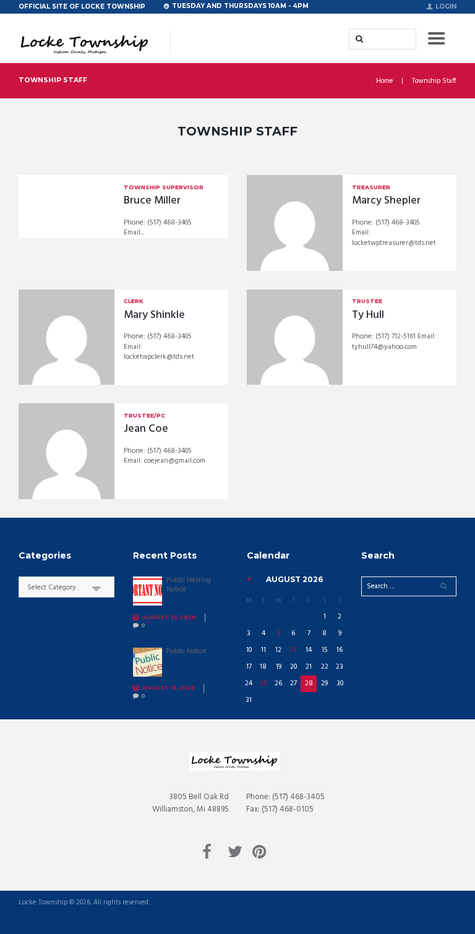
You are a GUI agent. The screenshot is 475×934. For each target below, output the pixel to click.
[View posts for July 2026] (248, 579)
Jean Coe (146, 429)
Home (384, 81)
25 (263, 683)
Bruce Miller (152, 201)
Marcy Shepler (386, 201)
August (294, 579)
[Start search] (358, 39)
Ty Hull (368, 315)
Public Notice (186, 651)
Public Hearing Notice (188, 585)
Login (445, 6)
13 (293, 650)
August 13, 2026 (168, 687)
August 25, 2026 (169, 617)
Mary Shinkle (154, 315)
